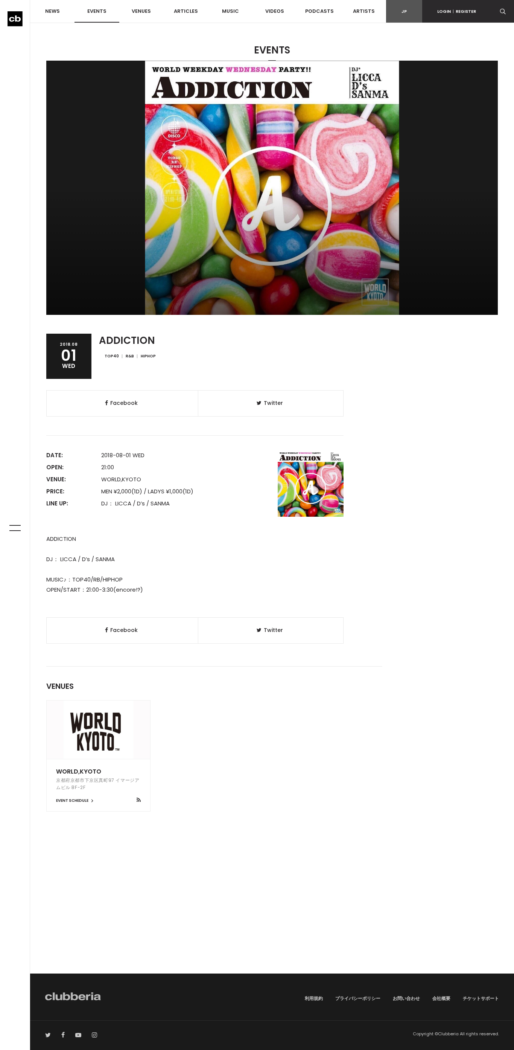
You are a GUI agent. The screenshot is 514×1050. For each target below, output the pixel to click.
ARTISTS (364, 11)
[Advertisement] (272, 909)
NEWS (52, 11)
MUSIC (230, 11)
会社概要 (441, 998)
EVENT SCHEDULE (72, 800)
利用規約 (314, 998)
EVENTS (96, 11)
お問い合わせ (406, 998)
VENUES (141, 11)
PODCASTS (319, 11)
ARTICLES (186, 11)
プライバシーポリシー (357, 998)
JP (404, 11)
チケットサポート (481, 998)
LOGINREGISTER (456, 11)
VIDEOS (274, 11)
